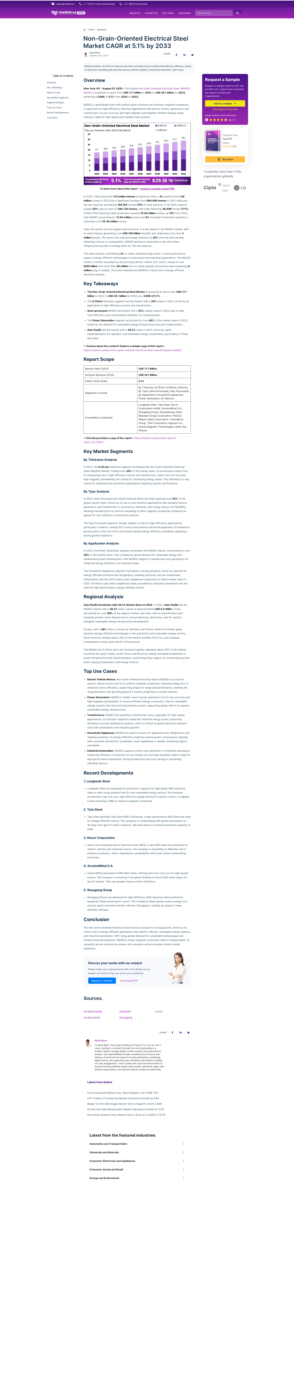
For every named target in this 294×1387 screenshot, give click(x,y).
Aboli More (94, 52)
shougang (125, 1017)
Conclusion (52, 117)
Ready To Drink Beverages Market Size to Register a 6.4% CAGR (124, 1103)
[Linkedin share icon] (184, 55)
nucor (159, 1011)
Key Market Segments (58, 97)
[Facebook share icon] (176, 55)
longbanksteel (93, 1011)
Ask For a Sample (223, 103)
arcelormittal (92, 1017)
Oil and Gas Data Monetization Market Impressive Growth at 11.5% (125, 1109)
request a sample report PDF (157, 188)
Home (91, 29)
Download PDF (129, 980)
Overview (51, 82)
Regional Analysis (55, 102)
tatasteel (125, 1011)
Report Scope (53, 92)
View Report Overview (225, 109)
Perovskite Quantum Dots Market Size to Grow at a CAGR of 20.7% (126, 1114)
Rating (226, 142)
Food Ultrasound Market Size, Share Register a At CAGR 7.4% (122, 1092)
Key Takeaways (54, 87)
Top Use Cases (54, 107)
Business (101, 29)
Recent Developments (58, 112)
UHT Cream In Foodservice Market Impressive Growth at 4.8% (123, 1098)
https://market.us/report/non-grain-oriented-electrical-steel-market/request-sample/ (133, 350)
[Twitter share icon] (192, 55)
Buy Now (225, 159)
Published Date (230, 135)
